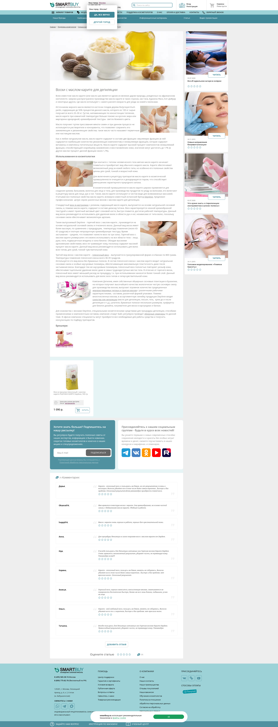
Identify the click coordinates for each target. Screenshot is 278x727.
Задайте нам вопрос (67, 724)
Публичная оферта (106, 688)
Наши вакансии (147, 692)
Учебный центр (140, 724)
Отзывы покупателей (149, 688)
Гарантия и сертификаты (109, 681)
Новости (118, 12)
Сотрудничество (119, 18)
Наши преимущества (149, 684)
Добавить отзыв (116, 644)
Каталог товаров (64, 12)
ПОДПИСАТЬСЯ (98, 452)
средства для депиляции (105, 299)
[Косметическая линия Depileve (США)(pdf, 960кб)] (64, 346)
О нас (159, 12)
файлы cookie (119, 718)
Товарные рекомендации (109, 699)
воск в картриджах (79, 205)
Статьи (187, 18)
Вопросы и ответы (106, 692)
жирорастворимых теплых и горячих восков (115, 290)
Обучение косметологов (151, 696)
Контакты (194, 12)
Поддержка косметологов (140, 12)
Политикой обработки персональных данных (79, 462)
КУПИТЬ (85, 410)
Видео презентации (208, 18)
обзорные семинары (154, 313)
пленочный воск (100, 255)
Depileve (149, 196)
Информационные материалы (153, 18)
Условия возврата (106, 684)
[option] (72, 389)
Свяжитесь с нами (106, 696)
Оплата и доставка (176, 12)
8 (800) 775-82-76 (61, 680)
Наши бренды (59, 18)
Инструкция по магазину (103, 724)
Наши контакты (147, 681)
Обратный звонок (215, 12)
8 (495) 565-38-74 (61, 677)
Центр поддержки (106, 677)
